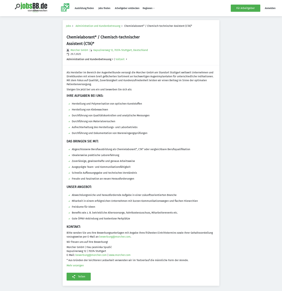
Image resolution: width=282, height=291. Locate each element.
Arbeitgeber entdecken (127, 8)
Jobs (68, 25)
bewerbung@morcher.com (115, 236)
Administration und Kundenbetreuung (98, 25)
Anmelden (270, 8)
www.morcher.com (120, 255)
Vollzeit (120, 59)
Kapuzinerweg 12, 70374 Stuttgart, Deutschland (120, 50)
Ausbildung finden (84, 8)
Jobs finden (104, 8)
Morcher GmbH (79, 50)
